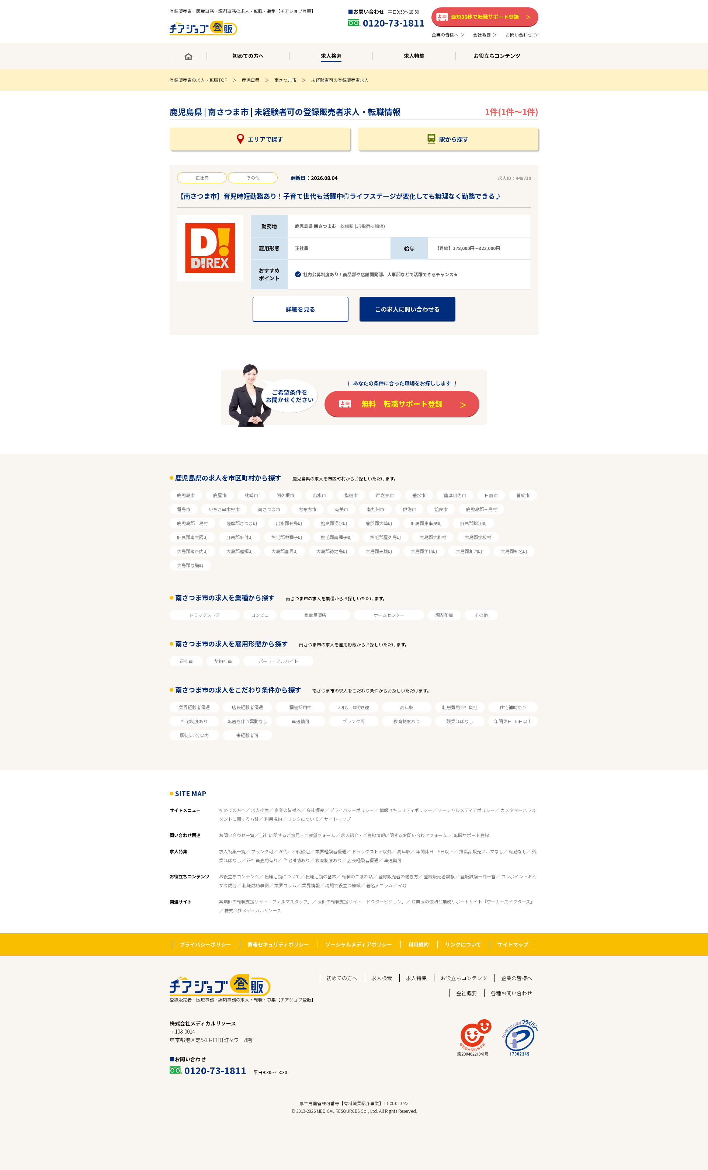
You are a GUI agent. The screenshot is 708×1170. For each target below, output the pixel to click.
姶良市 (441, 509)
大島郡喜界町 (284, 551)
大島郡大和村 (433, 537)
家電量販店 (315, 615)
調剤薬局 (444, 615)
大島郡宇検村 (478, 537)
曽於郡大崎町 (379, 523)
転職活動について (282, 876)
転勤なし (518, 851)
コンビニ (260, 615)
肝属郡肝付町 (239, 537)
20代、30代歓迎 (353, 707)
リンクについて (303, 819)
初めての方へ (232, 810)
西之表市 (385, 495)
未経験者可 (247, 735)
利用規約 (273, 819)
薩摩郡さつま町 (241, 523)
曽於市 (523, 495)
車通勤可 (300, 721)
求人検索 (260, 810)
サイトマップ (337, 819)
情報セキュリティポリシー (405, 810)
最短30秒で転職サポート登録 (485, 16)
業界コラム (285, 885)
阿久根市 (285, 495)
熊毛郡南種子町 (336, 537)
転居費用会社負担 (460, 707)
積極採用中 (300, 707)
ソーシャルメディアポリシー (466, 810)
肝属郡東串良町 (426, 523)
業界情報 (311, 885)
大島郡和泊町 (469, 551)
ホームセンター (389, 615)
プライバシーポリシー (352, 810)
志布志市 (307, 509)
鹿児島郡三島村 (481, 509)
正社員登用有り (262, 860)
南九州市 (375, 509)
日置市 (491, 495)
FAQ (402, 885)
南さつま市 (285, 80)
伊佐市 (409, 509)
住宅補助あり (513, 707)
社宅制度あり (194, 721)
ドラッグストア (204, 615)
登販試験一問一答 (478, 876)
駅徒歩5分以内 (194, 735)
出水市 (319, 495)
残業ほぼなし (460, 721)
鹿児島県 (251, 80)
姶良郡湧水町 (334, 523)
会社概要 (315, 810)
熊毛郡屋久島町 (385, 537)
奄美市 (341, 509)
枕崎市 (251, 495)
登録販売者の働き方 (398, 876)
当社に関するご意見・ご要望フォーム (297, 835)
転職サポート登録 (471, 835)
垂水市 (419, 495)
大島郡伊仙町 (424, 551)
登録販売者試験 (439, 876)
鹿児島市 (186, 495)
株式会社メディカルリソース (253, 910)
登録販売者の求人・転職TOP (198, 80)
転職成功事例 (255, 885)
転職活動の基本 (320, 876)
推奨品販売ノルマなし (481, 851)
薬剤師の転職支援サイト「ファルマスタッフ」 (265, 901)
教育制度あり (406, 721)
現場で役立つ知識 (343, 885)
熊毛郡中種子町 (286, 537)
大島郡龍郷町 (239, 551)
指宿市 (351, 495)
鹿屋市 (219, 495)
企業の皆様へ (287, 810)
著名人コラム (379, 885)
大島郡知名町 (514, 551)
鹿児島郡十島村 (192, 523)
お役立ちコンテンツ (239, 876)
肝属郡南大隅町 (192, 537)
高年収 (406, 707)
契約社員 (223, 661)
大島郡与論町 (190, 565)
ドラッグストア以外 (372, 851)
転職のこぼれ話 (357, 876)
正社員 (186, 661)
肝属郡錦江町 (473, 523)
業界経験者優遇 (194, 707)
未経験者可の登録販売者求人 (340, 80)
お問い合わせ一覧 (236, 835)
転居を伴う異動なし (247, 721)
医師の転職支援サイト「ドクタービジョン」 (361, 901)
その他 (481, 615)
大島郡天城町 (379, 551)
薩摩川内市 (455, 495)
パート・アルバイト (278, 661)
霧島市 (183, 509)
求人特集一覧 (232, 851)
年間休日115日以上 (513, 721)
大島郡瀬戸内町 (192, 551)
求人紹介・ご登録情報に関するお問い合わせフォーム (394, 835)
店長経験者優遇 (247, 707)
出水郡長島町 (289, 523)
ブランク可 (354, 721)
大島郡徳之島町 (331, 551)
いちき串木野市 (224, 509)
